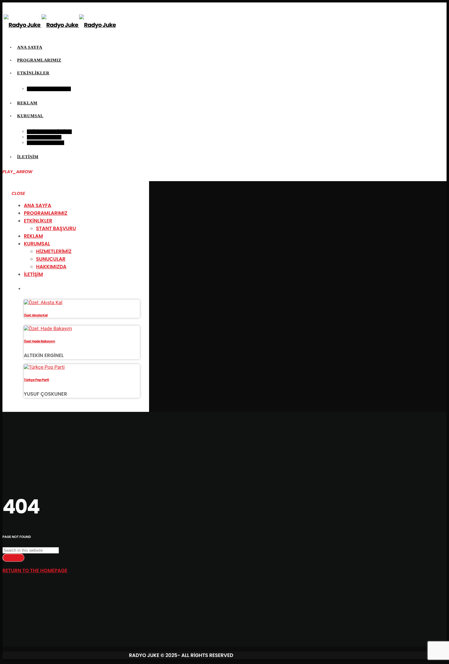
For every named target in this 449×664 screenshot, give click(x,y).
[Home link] (60, 25)
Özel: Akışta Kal (36, 315)
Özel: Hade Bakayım (39, 341)
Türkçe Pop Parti (36, 380)
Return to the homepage (35, 570)
